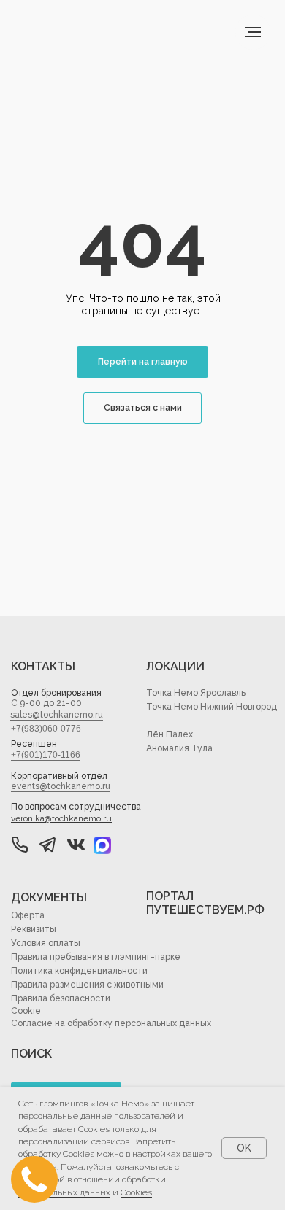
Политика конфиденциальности (79, 971)
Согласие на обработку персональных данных (111, 1023)
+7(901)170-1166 (45, 755)
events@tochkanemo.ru (60, 786)
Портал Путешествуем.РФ (205, 903)
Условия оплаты (45, 943)
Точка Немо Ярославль (196, 693)
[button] (47, 844)
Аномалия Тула (179, 748)
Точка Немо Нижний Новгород (211, 707)
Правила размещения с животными (87, 985)
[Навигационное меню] (253, 32)
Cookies (136, 1192)
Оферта (28, 915)
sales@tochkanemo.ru (56, 715)
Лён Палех (169, 734)
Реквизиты (33, 929)
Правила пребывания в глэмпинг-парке (95, 957)
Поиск (31, 1053)
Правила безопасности (60, 998)
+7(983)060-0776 (46, 729)
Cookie (26, 1011)
